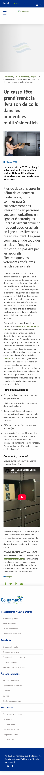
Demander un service (11, 652)
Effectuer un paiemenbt (12, 633)
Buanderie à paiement (11, 618)
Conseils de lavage (10, 662)
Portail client (8, 719)
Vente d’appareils (9, 623)
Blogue (9, 576)
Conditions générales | (12, 759)
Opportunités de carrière (12, 685)
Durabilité (6, 696)
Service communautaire (12, 701)
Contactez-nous (9, 724)
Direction (6, 690)
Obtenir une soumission (12, 714)
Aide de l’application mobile (13, 667)
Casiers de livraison (10, 628)
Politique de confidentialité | (30, 759)
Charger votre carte (10, 647)
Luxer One (8, 358)
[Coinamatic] (24, 14)
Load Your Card (8, 739)
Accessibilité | (10, 762)
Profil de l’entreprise (11, 680)
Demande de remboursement (14, 657)
